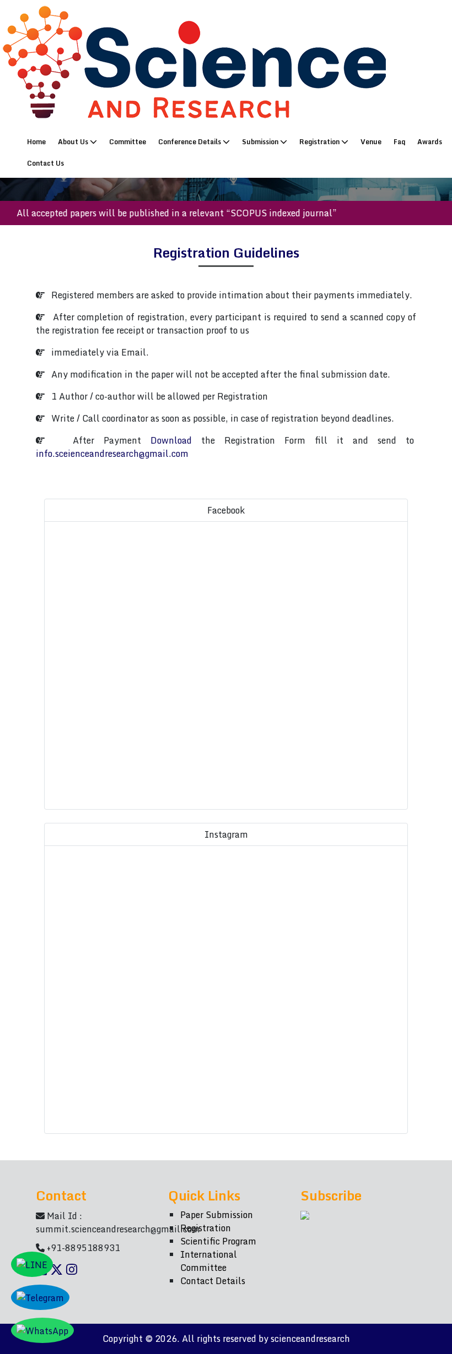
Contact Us (45, 163)
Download (171, 440)
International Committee (208, 1261)
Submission (261, 142)
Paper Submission (216, 1215)
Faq (399, 142)
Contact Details (212, 1281)
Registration (320, 142)
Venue (370, 142)
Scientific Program (218, 1241)
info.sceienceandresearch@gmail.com (112, 453)
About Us (74, 142)
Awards (429, 142)
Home (39, 141)
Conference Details (190, 142)
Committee (127, 142)
